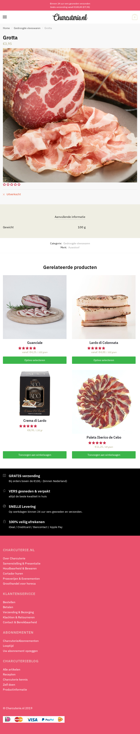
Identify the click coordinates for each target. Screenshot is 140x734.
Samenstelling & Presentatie (21, 563)
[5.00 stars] (28, 426)
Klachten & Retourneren (19, 617)
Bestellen (9, 602)
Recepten (9, 674)
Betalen (8, 607)
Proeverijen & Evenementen (21, 578)
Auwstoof (73, 247)
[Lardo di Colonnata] (104, 307)
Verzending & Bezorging (18, 612)
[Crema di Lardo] (35, 393)
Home (6, 28)
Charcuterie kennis (15, 679)
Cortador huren (13, 573)
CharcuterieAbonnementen (21, 641)
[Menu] (5, 17)
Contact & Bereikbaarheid (20, 622)
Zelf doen (9, 684)
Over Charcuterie (14, 558)
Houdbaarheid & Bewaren (20, 568)
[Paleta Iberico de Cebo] (104, 402)
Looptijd (8, 646)
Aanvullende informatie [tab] (70, 217)
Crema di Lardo (34, 420)
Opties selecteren (34, 360)
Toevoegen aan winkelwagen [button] (34, 454)
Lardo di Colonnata (104, 342)
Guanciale (34, 342)
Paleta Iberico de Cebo (104, 437)
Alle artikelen (11, 669)
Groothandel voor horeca (19, 583)
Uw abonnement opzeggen (20, 651)
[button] (27, 348)
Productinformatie (15, 689)
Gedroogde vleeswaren (27, 28)
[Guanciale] (35, 307)
